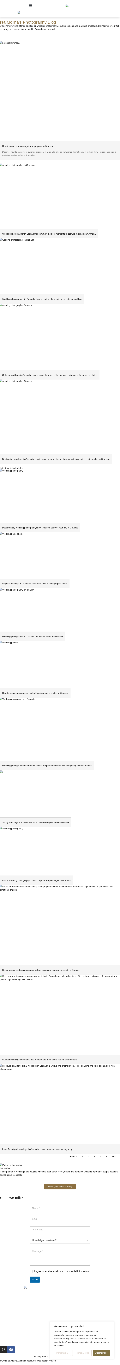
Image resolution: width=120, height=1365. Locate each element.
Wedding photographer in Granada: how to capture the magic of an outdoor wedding (42, 299)
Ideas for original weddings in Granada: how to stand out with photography (37, 1149)
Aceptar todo (101, 1353)
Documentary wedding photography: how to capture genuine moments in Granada (41, 970)
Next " (115, 1156)
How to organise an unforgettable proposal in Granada (27, 146)
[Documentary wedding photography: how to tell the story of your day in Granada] (40, 496)
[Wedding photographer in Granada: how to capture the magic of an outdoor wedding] (42, 266)
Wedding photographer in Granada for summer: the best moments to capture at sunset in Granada (49, 234)
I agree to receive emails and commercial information (62, 1271)
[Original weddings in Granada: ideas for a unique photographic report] (35, 555)
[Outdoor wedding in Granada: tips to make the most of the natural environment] (60, 1015)
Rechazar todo (82, 1353)
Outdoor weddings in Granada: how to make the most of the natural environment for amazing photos (49, 375)
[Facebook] (11, 1349)
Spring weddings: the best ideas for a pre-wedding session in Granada (35, 822)
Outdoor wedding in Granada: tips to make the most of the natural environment (39, 1059)
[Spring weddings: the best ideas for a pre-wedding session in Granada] (35, 793)
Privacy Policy (41, 1356)
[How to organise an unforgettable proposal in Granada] (60, 91)
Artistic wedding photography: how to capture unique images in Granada (36, 880)
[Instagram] (3, 1349)
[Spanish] (67, 6)
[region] (82, 1340)
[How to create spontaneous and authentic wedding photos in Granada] (35, 664)
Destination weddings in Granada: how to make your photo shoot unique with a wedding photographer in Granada (55, 459)
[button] (30, 5)
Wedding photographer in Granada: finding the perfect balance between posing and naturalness (47, 765)
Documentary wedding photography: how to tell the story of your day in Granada (40, 527)
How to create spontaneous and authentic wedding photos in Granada (35, 693)
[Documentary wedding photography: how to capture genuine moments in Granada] (60, 925)
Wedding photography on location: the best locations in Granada (32, 636)
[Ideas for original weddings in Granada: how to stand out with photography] (60, 1104)
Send (35, 1279)
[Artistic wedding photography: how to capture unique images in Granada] (36, 851)
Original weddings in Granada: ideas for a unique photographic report (34, 583)
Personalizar (62, 1353)
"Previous (72, 1156)
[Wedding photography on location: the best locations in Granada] (32, 610)
